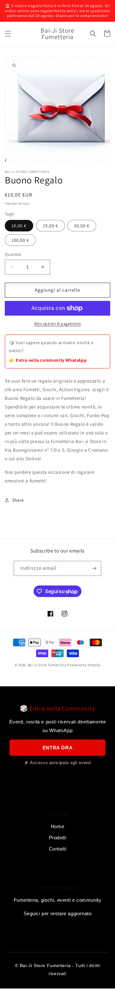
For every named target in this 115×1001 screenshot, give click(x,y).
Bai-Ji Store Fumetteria (47, 665)
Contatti (57, 849)
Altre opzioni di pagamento (57, 323)
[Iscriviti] (94, 568)
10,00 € (19, 226)
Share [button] (18, 500)
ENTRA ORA (57, 747)
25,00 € (50, 226)
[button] (8, 34)
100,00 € (20, 240)
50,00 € (81, 226)
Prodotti (57, 837)
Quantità (13, 254)
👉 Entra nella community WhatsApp (48, 360)
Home (57, 826)
